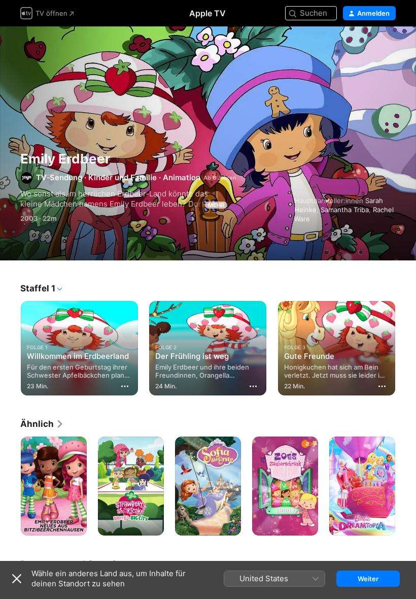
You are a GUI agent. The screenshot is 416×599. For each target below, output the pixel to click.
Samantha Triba (345, 210)
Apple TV (207, 13)
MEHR (216, 205)
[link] (42, 423)
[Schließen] (16, 578)
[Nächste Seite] (406, 346)
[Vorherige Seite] (10, 346)
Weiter (368, 579)
